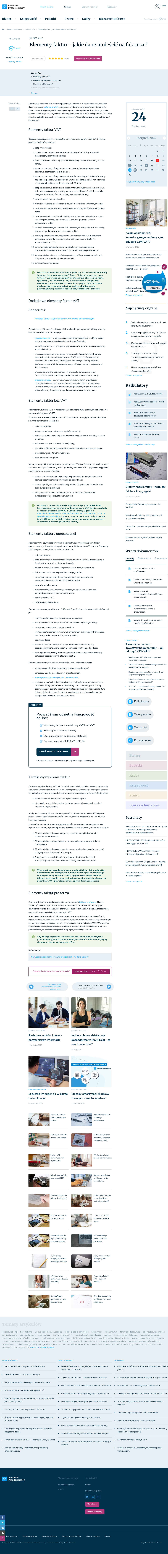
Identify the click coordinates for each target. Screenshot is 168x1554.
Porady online (142, 740)
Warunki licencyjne (93, 1536)
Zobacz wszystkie (134, 295)
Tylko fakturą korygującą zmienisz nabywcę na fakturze (59, 1259)
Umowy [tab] (130, 558)
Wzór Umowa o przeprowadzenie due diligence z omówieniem (148, 594)
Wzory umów (142, 714)
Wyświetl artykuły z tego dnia (141, 181)
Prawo (69, 19)
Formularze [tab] (160, 558)
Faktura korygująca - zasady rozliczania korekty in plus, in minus (148, 324)
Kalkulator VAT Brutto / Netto (148, 393)
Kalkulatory (141, 701)
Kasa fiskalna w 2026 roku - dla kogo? (22, 1374)
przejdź (154, 288)
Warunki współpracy (49, 1536)
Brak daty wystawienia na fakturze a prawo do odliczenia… (102, 1299)
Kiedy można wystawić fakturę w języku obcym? (102, 1259)
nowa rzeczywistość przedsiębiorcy (148, 1338)
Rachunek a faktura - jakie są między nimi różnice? (58, 1118)
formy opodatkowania (130, 1331)
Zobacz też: (37, 310)
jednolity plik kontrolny (54, 1344)
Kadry (86, 19)
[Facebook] (2, 1517)
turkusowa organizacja (150, 1335)
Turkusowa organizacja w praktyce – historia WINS (84, 1401)
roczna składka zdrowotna (77, 1331)
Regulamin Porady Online (71, 1536)
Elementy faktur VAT (42, 76)
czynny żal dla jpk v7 (62, 1335)
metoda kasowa (43, 338)
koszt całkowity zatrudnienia (88, 1335)
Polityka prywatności (9, 1536)
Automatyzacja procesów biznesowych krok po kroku (85, 1409)
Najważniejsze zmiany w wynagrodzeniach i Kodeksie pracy (59, 956)
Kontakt (88, 1485)
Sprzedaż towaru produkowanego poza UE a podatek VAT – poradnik (147, 666)
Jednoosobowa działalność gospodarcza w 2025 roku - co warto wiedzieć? (90, 1040)
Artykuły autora (14, 61)
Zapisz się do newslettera (88, 58)
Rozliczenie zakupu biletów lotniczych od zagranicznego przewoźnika (146, 673)
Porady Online (46, 7)
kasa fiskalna (26, 1331)
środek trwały (110, 1331)
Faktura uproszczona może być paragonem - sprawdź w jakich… (103, 1138)
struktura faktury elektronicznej (67, 1341)
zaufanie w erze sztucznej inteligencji (120, 1335)
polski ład (150, 1344)
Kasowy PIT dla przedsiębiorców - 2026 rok (25, 1409)
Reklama (67, 7)
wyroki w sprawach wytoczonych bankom (124, 1344)
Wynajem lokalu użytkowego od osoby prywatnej (59, 1279)
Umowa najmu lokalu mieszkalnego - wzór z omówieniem (144, 608)
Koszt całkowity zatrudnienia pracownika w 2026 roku (86, 1385)
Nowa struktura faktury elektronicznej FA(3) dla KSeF (142, 1377)
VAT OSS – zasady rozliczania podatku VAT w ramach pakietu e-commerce (147, 688)
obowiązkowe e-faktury (78, 1344)
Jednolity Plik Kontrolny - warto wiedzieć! (136, 1420)
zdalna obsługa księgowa (29, 1344)
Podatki (50, 19)
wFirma (60, 1489)
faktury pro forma (87, 902)
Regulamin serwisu (30, 1536)
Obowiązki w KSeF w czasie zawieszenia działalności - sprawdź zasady (147, 357)
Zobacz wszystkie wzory (137, 630)
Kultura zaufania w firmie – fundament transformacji (84, 1425)
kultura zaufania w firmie (84, 1338)
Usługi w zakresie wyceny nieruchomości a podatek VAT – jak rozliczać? (146, 680)
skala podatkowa (28, 1335)
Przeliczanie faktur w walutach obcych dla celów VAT (148, 345)
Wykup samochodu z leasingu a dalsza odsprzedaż (28, 1382)
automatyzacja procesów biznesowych (21, 1338)
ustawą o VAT (51, 107)
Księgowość (28, 19)
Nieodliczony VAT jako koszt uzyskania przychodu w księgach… (145, 658)
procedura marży (43, 380)
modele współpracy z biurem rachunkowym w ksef (27, 1341)
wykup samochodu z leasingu (48, 1331)
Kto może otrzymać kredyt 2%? (132, 1439)
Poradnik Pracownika (66, 1485)
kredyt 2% (97, 1344)
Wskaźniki (140, 727)
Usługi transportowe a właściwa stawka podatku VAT (146, 369)
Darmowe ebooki (89, 7)
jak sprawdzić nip (9, 1331)
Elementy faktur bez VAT (43, 84)
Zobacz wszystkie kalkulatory (140, 444)
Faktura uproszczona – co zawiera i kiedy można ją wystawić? (102, 1198)
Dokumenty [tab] (144, 558)
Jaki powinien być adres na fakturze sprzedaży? (100, 1239)
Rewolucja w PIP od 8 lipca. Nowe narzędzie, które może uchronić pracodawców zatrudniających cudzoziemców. (146, 829)
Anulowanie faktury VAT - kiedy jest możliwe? (101, 1279)
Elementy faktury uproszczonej (46, 87)
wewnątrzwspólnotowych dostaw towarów (56, 677)
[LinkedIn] (2, 1527)
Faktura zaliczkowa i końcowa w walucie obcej (101, 1218)
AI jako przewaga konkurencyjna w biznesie (80, 1417)
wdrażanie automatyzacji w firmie (113, 1338)
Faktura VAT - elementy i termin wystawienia (57, 1158)
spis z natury (44, 1335)
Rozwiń (34, 93)
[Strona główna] (3, 30)
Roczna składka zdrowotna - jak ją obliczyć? (25, 1390)
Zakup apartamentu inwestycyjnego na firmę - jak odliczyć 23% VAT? (144, 237)
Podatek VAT (132, 640)
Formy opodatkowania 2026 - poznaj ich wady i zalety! (30, 1439)
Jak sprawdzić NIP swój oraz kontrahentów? (25, 1366)
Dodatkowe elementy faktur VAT (47, 80)
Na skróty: (36, 73)
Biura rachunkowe (112, 19)
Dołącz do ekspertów (93, 1491)
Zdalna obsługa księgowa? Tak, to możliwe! (137, 1412)
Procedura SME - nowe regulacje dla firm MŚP (138, 1385)
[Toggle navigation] (164, 7)
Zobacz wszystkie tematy (42, 1347)
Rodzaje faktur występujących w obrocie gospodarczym (64, 318)
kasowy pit (96, 1331)
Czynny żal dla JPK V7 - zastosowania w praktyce (84, 1377)
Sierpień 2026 (146, 138)
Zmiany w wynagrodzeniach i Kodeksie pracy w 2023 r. (142, 1393)
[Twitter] (2, 1522)
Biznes (7, 19)
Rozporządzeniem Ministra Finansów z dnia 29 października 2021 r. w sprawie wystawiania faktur (71, 515)
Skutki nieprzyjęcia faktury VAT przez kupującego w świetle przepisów (148, 334)
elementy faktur (38, 58)
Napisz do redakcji (94, 1512)
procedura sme (91, 1341)
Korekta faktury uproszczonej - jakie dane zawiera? (58, 1299)
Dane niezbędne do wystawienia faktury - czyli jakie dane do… (59, 1239)
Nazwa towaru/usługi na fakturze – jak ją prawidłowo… (102, 1178)
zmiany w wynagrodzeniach (113, 1341)
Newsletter (92, 1504)
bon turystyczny (21, 1347)
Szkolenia (112, 7)
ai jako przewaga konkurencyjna (56, 1338)
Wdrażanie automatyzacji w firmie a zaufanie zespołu (85, 1433)
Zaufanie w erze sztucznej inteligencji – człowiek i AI (85, 1393)
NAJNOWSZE (131, 228)
